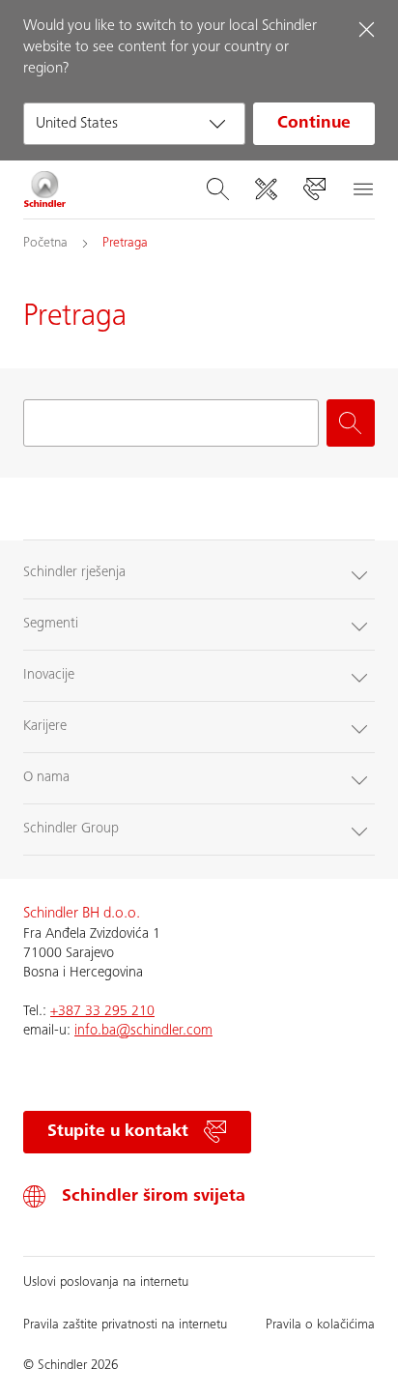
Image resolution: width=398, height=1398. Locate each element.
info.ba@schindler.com (143, 1031)
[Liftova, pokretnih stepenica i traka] (45, 189)
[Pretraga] (217, 189)
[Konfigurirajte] (265, 189)
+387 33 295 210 (102, 1012)
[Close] (366, 29)
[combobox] (134, 123)
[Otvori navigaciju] (362, 189)
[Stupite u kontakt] (314, 189)
